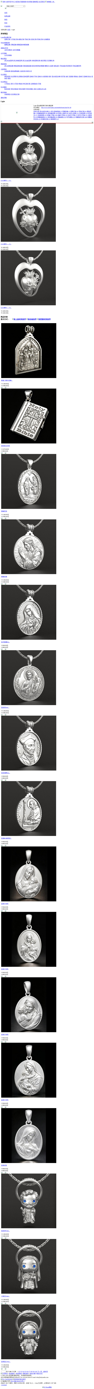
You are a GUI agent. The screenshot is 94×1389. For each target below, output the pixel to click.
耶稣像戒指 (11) (42, 117)
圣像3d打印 (4, 48)
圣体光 (39, 76)
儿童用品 (4, 69)
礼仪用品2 (4, 82)
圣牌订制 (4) (74, 111)
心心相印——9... (6, 180)
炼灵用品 (44, 60)
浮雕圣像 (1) (66, 111)
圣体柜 (85, 76)
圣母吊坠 (4, 1165)
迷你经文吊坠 (5, 446)
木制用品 (7, 94)
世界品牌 (7, 16)
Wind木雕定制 (5, 42)
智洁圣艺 (23, 1379)
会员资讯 (42, 1)
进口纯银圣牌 (17, 60)
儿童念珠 (23, 71)
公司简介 (5, 1373)
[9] (33, 1371)
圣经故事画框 (15, 71)
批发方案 (33, 1373)
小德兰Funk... (5, 1296)
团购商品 (36, 1)
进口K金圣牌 (8, 60)
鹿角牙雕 (4, 97)
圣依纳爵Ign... (5, 773)
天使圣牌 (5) (83, 113)
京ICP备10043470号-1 (18, 1381)
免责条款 (19, 1373)
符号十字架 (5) (82, 115)
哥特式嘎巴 (29, 89)
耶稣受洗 (4, 511)
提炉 (49, 76)
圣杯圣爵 (26, 76)
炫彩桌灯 (56, 66)
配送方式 (40, 1373)
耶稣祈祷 (4, 576)
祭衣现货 (7, 89)
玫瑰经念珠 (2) (45, 119)
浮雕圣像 (14, 44)
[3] (21, 1371)
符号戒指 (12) (71, 117)
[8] (31, 1371)
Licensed (4, 1385)
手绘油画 (63, 66)
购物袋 (51, 1)
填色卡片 (29, 71)
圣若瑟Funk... (5, 1231)
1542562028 (8, 1379)
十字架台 (7, 83)
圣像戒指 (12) (62, 117)
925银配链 (46, 39)
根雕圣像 (20, 44)
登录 (4, 1)
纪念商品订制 (15, 94)
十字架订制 (14, 39)
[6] (27, 1371)
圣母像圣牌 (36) (53, 113)
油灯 (67, 76)
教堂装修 (4, 92)
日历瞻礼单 (50, 60)
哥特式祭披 (14, 89)
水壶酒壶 (45, 76)
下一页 (40, 1371)
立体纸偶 (7, 71)
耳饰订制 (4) (83, 111)
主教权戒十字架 (36, 83)
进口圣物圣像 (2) (56, 111)
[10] (36, 1371)
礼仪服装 (4, 87)
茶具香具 (69, 66)
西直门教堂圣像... (7, 380)
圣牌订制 (7, 39)
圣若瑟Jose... (5, 707)
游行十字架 (14, 83)
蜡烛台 (76, 76)
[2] (19, 1371)
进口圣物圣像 (8, 66)
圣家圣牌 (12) (42, 115)
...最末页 (45, 1371)
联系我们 (12, 1373)
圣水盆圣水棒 (56, 76)
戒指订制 (21, 39)
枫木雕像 (41, 66)
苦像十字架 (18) (52, 115)
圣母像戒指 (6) (52, 117)
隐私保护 (26, 1373)
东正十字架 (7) (72, 115)
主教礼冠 (40, 89)
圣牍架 (71, 76)
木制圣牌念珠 (36, 60)
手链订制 (27, 39)
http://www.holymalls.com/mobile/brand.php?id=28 (56, 107)
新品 (5, 19)
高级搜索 (23, 1)
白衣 (44, 89)
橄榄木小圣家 (48, 66)
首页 (5, 13)
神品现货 (7, 76)
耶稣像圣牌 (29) (42, 113)
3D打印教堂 (8, 50)
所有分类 (37, 111)
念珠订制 (34, 39)
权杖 (9, 78)
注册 (7, 1)
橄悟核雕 (26, 44)
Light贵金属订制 (6, 37)
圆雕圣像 (7, 44)
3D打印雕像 (16, 50)
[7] (29, 1371)
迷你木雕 (35, 66)
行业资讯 (7, 26)
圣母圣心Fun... (5, 1361)
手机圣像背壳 (76, 66)
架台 (89, 76)
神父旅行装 (26, 83)
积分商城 (29, 1)
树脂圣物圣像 (18, 66)
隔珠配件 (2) (55, 119)
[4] (23, 1371)
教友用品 (4, 58)
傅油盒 (20, 83)
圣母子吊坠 (5, 903)
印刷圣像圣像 (27, 66)
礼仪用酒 (14, 76)
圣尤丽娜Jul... (5, 642)
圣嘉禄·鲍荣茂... (6, 838)
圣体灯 (81, 76)
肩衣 (35, 89)
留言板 (17, 1)
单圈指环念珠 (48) (81, 117)
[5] (25, 1371)
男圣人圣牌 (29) (63, 113)
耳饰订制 (40, 39)
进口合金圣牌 (26, 60)
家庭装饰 (4, 64)
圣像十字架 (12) (63, 115)
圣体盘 (31, 76)
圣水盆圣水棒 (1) (45, 111)
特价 (5, 23)
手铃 (35, 76)
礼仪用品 (4, 74)
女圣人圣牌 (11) (74, 113)
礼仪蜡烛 (20, 76)
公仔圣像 (4, 53)
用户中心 (12, 1)
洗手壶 (63, 76)
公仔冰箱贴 (8, 55)
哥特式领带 (22, 89)
